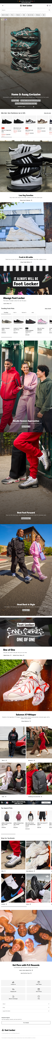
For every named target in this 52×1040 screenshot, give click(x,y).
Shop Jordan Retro (19, 103)
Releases (38, 14)
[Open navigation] (3, 5)
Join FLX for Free (25, 973)
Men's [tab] (14, 312)
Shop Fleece (25, 426)
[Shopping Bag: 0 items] (49, 5)
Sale (44, 14)
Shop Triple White (25, 262)
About (4, 1003)
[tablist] (19, 312)
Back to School (5, 14)
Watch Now (7, 655)
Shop (4, 1007)
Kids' (24, 14)
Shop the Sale (47, 113)
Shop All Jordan (32, 103)
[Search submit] (49, 10)
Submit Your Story (18, 655)
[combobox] (26, 10)
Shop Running (25, 518)
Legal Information (6, 1010)
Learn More (7, 303)
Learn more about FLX (25, 970)
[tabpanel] (26, 126)
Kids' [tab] (33, 312)
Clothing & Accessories (34, 796)
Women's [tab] (24, 312)
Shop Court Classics (25, 200)
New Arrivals (31, 14)
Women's (18, 14)
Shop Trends (48, 308)
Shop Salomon (25, 721)
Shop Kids (25, 610)
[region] (26, 1)
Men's (12, 14)
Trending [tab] (6, 312)
